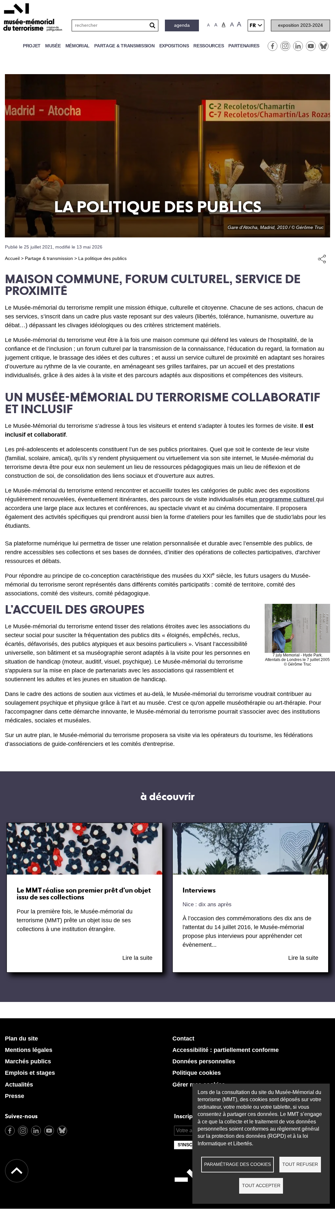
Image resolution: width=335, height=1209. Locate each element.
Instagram (285, 46)
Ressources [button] (208, 45)
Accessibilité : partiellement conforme (225, 1050)
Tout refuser (300, 1164)
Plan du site (21, 1038)
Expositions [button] (174, 45)
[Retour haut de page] (16, 1171)
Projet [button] (32, 45)
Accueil (12, 258)
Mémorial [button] (77, 45)
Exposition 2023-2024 (300, 25)
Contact (183, 1038)
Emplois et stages (30, 1073)
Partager (322, 258)
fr (253, 25)
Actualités (19, 1084)
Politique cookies (196, 1073)
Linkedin (298, 46)
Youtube (311, 46)
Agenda (182, 25)
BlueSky (323, 46)
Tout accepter (261, 1185)
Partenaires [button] (243, 45)
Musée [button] (53, 45)
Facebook (272, 46)
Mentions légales (28, 1050)
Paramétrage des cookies (237, 1164)
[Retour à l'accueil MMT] (190, 1189)
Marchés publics (28, 1061)
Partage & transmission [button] (124, 45)
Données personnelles (203, 1061)
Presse (14, 1096)
